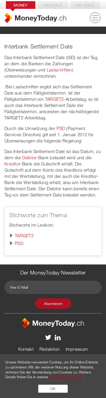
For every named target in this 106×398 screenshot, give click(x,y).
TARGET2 (54, 99)
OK (53, 388)
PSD (61, 128)
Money (21, 5)
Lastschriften (59, 69)
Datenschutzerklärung (66, 376)
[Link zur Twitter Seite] (48, 337)
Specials (53, 5)
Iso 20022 (85, 5)
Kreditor (12, 163)
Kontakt (26, 349)
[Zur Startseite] (35, 18)
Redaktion (49, 349)
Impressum (77, 349)
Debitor (29, 157)
